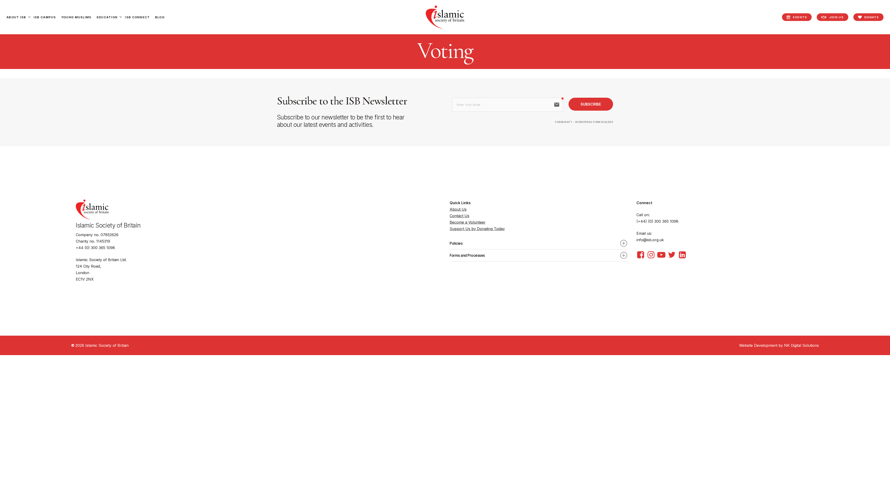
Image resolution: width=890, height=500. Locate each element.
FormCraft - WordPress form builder (584, 122)
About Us (458, 209)
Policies (456, 243)
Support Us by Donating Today (477, 228)
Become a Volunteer (468, 222)
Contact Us (459, 215)
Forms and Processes (467, 255)
